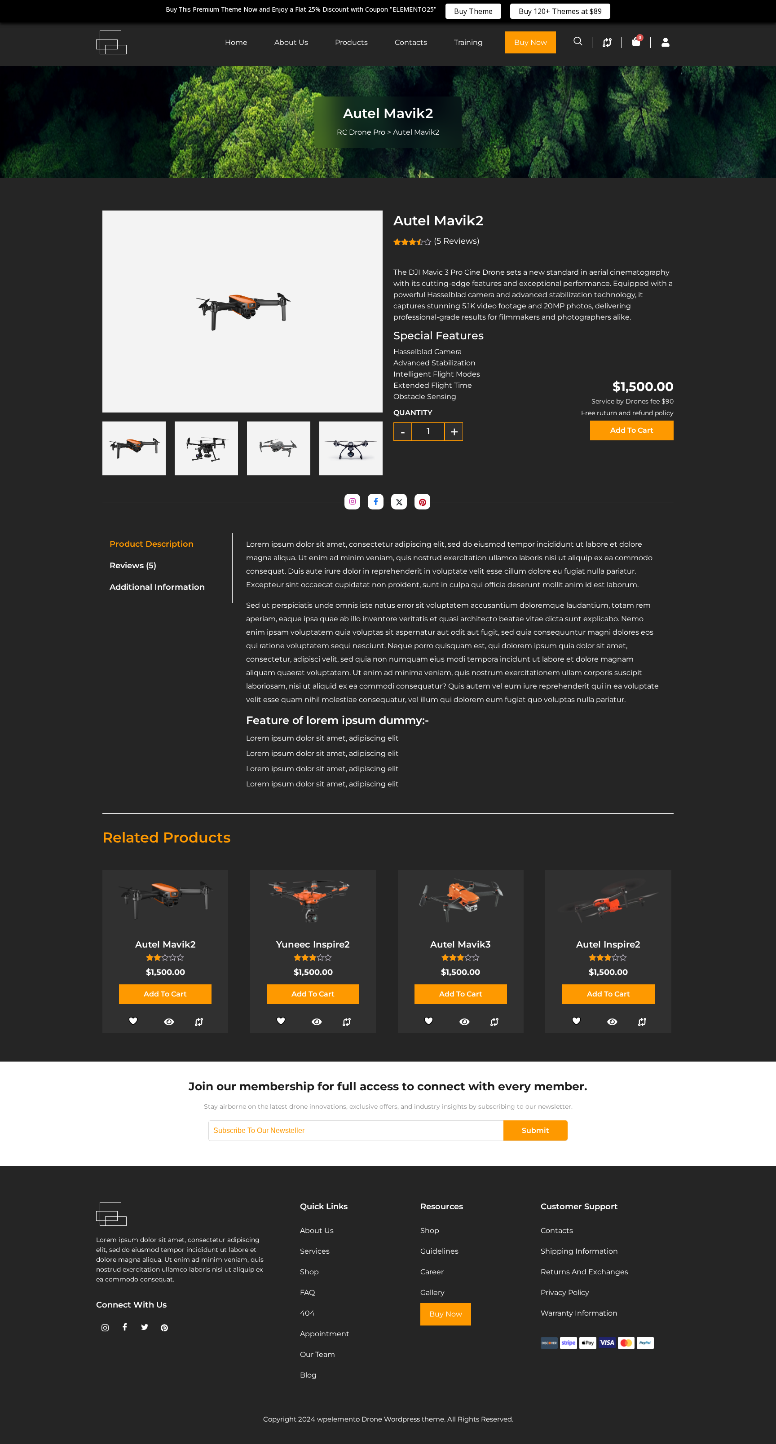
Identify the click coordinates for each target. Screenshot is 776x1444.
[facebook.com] (376, 501)
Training (468, 42)
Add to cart (631, 430)
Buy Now (530, 42)
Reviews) (457, 241)
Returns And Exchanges (584, 1272)
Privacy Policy (565, 1292)
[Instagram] (105, 1327)
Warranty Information (579, 1313)
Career (432, 1272)
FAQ (307, 1292)
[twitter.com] (399, 501)
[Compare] (199, 1022)
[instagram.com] (352, 501)
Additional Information (157, 587)
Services (315, 1251)
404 (307, 1313)
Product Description (152, 544)
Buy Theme (473, 11)
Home (236, 42)
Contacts (411, 42)
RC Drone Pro (361, 132)
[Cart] (636, 41)
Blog (308, 1375)
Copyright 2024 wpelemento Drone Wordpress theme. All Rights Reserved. (388, 1419)
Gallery (432, 1292)
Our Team (317, 1354)
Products (351, 42)
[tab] (167, 544)
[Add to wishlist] (135, 1020)
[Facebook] (125, 1327)
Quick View (169, 1022)
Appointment (324, 1334)
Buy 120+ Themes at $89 (560, 11)
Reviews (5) (133, 566)
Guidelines (439, 1251)
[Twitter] (144, 1327)
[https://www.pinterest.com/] (422, 501)
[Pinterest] (164, 1327)
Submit (535, 1130)
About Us (291, 42)
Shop (309, 1272)
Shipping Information (579, 1251)
